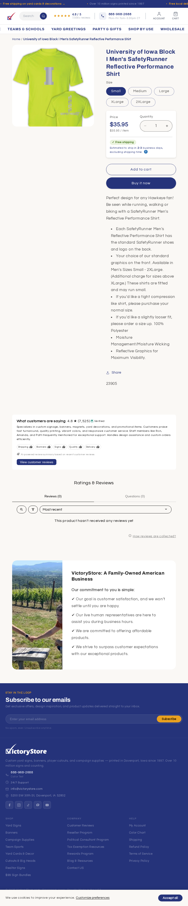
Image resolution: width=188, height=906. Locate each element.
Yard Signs (13, 825)
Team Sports (15, 846)
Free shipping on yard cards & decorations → (34, 3)
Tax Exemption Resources (85, 846)
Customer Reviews (80, 825)
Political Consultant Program (88, 839)
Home (16, 39)
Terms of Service (141, 853)
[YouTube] (47, 805)
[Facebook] (9, 805)
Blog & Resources (80, 860)
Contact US (75, 868)
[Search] (43, 16)
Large (164, 91)
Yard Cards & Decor (20, 853)
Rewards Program (80, 853)
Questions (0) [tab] (135, 496)
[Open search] (21, 509)
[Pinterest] (37, 805)
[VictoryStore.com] (11, 16)
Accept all (170, 898)
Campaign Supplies (20, 839)
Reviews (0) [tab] (53, 496)
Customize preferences (93, 897)
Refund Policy (139, 846)
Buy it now (141, 183)
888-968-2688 (22, 772)
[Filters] (33, 509)
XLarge (117, 102)
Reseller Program (79, 832)
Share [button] (116, 372)
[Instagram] (19, 805)
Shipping (135, 839)
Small (116, 91)
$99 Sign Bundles (18, 875)
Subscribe (169, 719)
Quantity (146, 116)
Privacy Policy (139, 860)
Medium (140, 91)
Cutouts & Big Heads (21, 860)
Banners (11, 832)
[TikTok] (28, 805)
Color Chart (137, 832)
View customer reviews (36, 462)
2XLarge (143, 102)
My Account (137, 825)
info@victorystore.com (26, 788)
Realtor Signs (15, 868)
